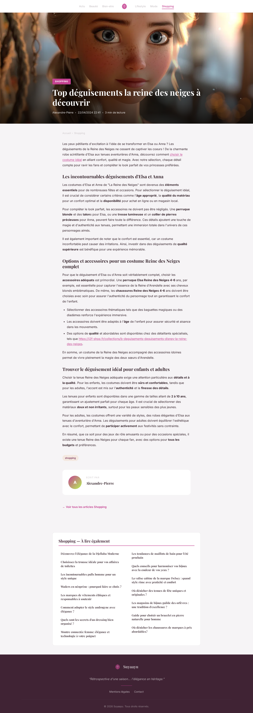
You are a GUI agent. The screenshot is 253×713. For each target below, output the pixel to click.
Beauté (93, 6)
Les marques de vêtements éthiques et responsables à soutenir (85, 597)
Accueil (66, 133)
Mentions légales (119, 691)
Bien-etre (108, 6)
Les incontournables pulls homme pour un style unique (88, 576)
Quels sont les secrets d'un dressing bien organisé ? (87, 621)
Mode (153, 6)
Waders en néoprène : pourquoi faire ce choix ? (91, 586)
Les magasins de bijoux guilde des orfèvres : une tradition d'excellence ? (160, 605)
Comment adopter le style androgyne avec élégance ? (88, 609)
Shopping (168, 6)
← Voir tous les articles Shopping (84, 507)
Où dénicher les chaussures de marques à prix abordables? (162, 629)
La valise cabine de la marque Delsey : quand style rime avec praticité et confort (161, 580)
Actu (82, 6)
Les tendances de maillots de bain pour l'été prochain (160, 555)
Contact (139, 691)
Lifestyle (140, 6)
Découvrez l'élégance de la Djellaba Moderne (90, 553)
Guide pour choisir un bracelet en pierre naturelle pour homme (158, 617)
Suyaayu (130, 666)
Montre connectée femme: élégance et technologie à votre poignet (85, 634)
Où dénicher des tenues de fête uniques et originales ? (159, 592)
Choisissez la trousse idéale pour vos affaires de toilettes (90, 564)
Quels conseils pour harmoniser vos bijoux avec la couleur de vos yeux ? (159, 568)
